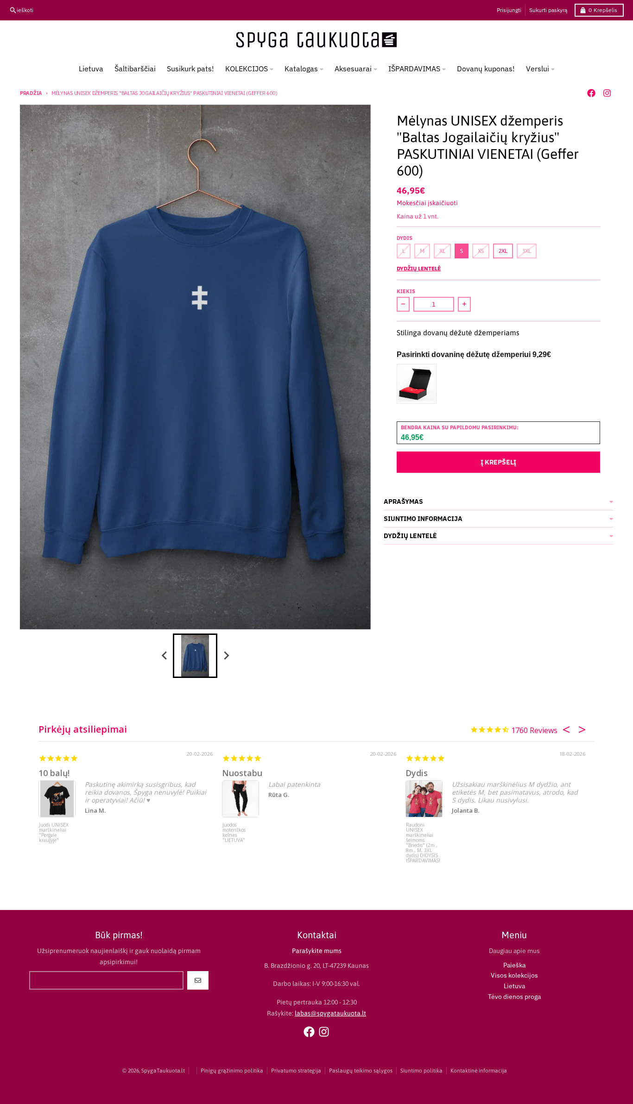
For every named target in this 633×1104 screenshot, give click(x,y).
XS (481, 251)
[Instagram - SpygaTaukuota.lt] (607, 93)
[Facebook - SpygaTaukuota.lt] (591, 93)
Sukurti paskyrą (548, 9)
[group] (195, 656)
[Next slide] (225, 655)
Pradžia (31, 93)
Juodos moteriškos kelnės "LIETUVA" (234, 832)
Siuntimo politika (421, 1070)
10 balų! (54, 772)
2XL (503, 251)
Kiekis (406, 291)
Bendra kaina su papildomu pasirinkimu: (460, 427)
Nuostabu (242, 772)
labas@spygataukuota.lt (330, 1013)
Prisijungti (509, 9)
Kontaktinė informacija (478, 1070)
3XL (526, 251)
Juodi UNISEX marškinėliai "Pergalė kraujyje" (54, 832)
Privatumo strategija (296, 1070)
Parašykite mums (317, 950)
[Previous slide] (164, 655)
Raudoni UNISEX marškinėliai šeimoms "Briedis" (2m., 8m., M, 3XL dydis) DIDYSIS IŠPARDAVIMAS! (423, 839)
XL (442, 251)
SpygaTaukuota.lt (163, 1070)
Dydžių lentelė (419, 268)
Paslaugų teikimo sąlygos (360, 1070)
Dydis (416, 772)
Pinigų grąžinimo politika (232, 1070)
